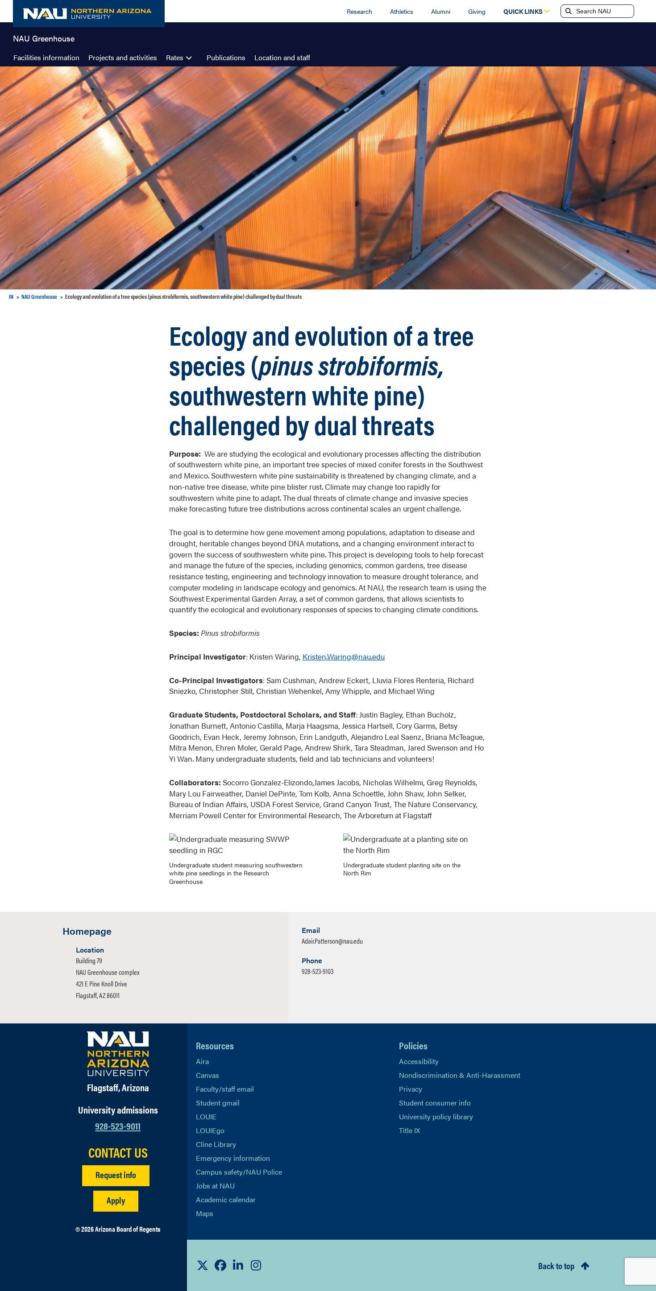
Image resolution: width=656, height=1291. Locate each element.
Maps (204, 1213)
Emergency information (233, 1158)
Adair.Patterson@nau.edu (332, 941)
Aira (202, 1061)
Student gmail (218, 1102)
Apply (116, 1199)
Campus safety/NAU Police (239, 1171)
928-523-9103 (317, 971)
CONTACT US (118, 1152)
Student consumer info (435, 1102)
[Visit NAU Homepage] (118, 1053)
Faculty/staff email (225, 1089)
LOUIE (206, 1116)
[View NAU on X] (203, 1265)
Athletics (401, 11)
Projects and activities (122, 57)
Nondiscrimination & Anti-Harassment (459, 1075)
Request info (115, 1174)
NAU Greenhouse (44, 37)
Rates (174, 57)
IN (11, 296)
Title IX (409, 1130)
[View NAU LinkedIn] (238, 1265)
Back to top (556, 1265)
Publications (226, 57)
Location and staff (282, 57)
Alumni (440, 11)
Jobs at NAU (215, 1185)
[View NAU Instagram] (256, 1265)
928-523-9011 (118, 1125)
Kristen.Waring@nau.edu (344, 656)
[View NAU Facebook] (220, 1265)
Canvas (207, 1075)
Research (359, 11)
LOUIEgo (210, 1130)
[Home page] (89, 13)
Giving (477, 11)
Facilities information (46, 57)
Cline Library (216, 1144)
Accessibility (419, 1061)
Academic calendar (226, 1199)
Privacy (410, 1089)
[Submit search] (567, 11)
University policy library (436, 1116)
